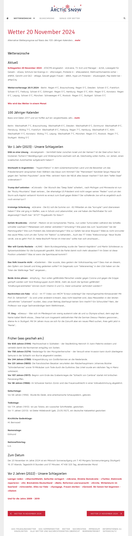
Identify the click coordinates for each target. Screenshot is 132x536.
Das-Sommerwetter (49, 529)
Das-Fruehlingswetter (23, 529)
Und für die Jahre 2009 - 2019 (24, 498)
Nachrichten (79, 529)
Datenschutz (110, 531)
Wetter (66, 529)
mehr (77, 40)
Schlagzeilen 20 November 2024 (25, 68)
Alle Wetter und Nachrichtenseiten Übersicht (55, 531)
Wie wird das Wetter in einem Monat (27, 103)
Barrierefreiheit (91, 531)
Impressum (94, 529)
